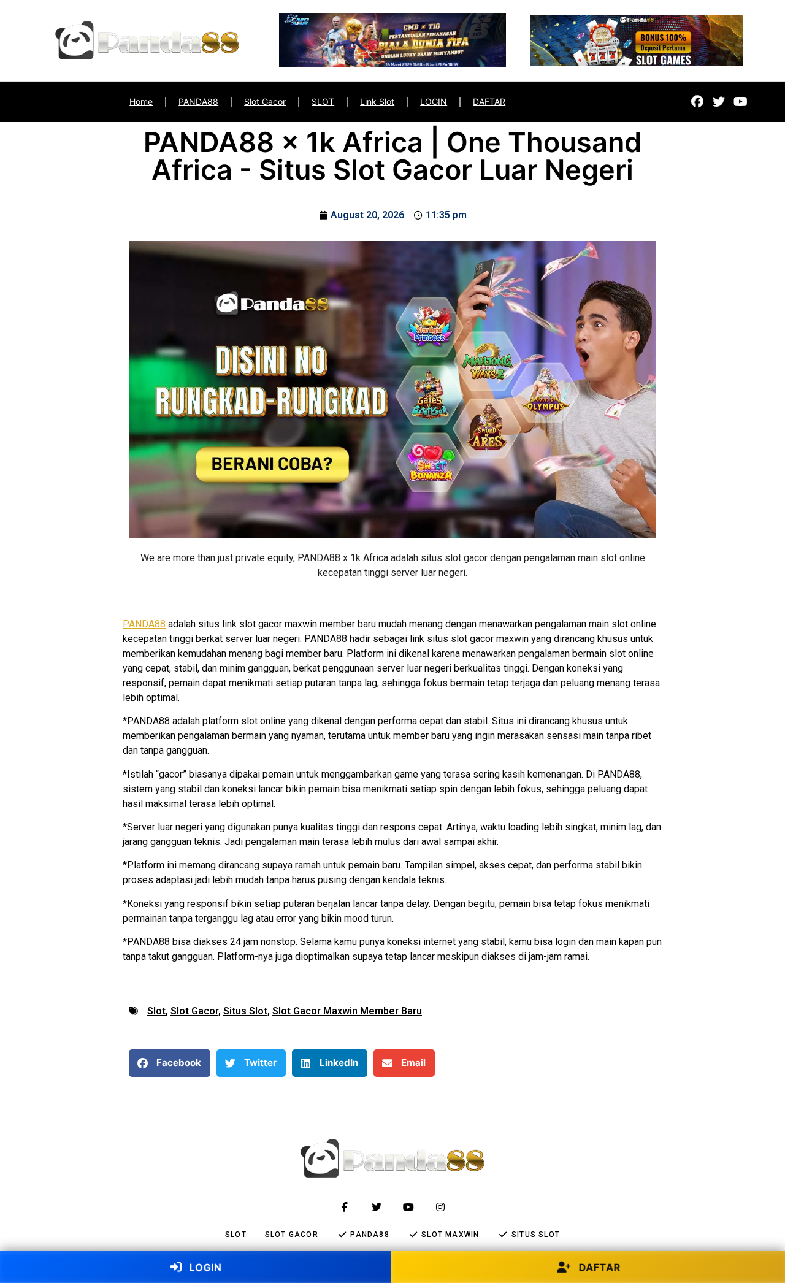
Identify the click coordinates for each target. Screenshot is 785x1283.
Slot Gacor (265, 101)
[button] (169, 1063)
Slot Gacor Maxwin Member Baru (347, 1011)
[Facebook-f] (344, 1207)
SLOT (323, 101)
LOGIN (433, 101)
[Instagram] (440, 1207)
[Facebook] (697, 102)
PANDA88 (198, 101)
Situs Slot (245, 1011)
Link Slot (377, 101)
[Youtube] (740, 102)
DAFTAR (489, 101)
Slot (156, 1011)
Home (141, 101)
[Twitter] (719, 102)
